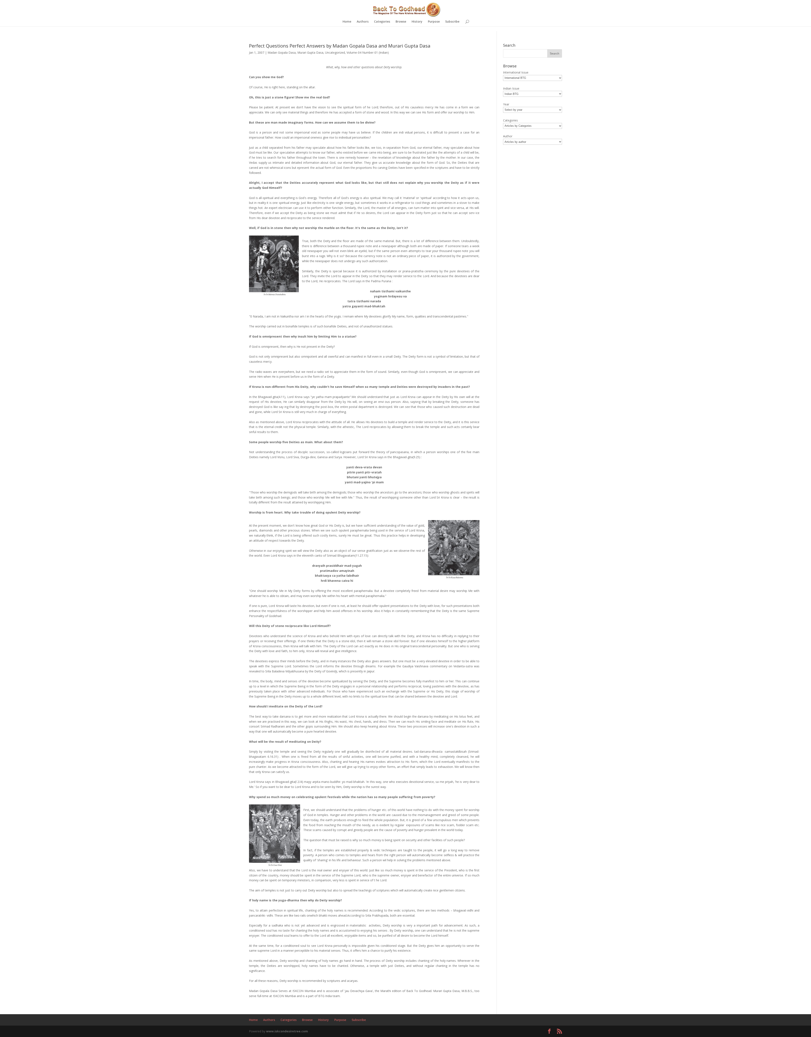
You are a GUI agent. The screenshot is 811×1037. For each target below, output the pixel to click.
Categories (382, 21)
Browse (401, 21)
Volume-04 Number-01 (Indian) (368, 52)
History (417, 21)
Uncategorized (335, 52)
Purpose (434, 21)
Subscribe (452, 21)
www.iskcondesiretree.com (287, 1031)
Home (347, 21)
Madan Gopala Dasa (282, 52)
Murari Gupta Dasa (310, 52)
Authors (363, 21)
